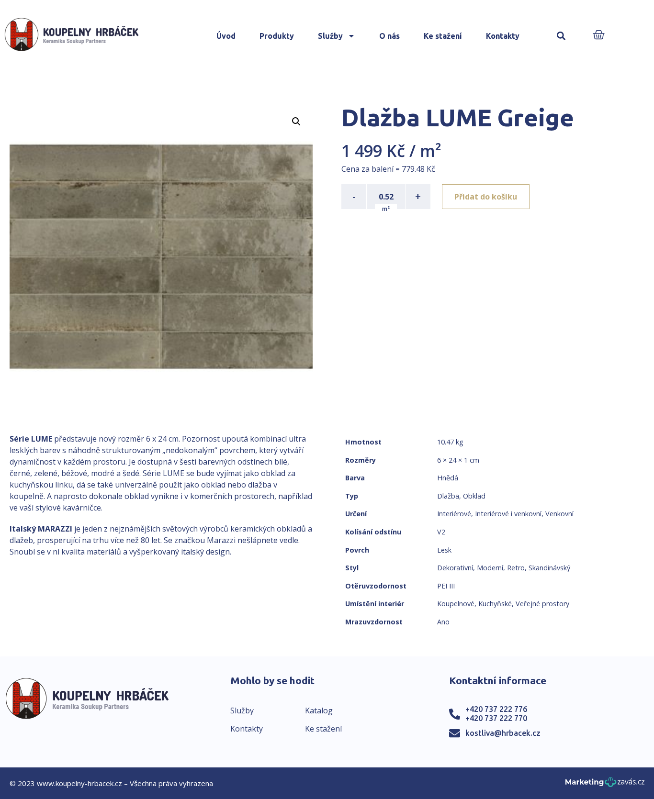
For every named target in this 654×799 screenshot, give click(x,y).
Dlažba (448, 495)
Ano (443, 621)
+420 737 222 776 (496, 709)
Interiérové (454, 513)
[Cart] (599, 36)
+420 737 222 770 (496, 718)
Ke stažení (443, 36)
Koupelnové (455, 603)
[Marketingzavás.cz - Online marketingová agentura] (604, 785)
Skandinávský (549, 567)
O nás (389, 36)
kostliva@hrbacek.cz (503, 733)
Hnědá (447, 477)
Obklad (474, 495)
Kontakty (502, 36)
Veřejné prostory (542, 603)
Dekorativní (455, 567)
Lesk (444, 550)
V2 (441, 531)
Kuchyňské (495, 603)
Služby (330, 36)
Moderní (490, 567)
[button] (561, 36)
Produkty (276, 36)
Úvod (226, 36)
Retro (516, 567)
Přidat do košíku (485, 196)
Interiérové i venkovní (508, 513)
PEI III (446, 585)
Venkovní (559, 513)
